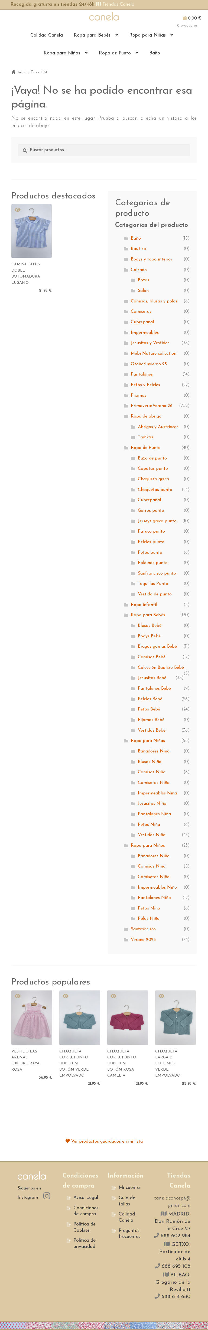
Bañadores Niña (154, 751)
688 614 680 (175, 1296)
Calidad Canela (46, 35)
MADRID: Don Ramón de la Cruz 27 (172, 1221)
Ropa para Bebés (92, 35)
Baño (154, 53)
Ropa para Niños (62, 53)
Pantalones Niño (154, 898)
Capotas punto (153, 469)
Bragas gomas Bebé (157, 646)
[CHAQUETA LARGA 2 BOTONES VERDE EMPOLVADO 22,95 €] (175, 1017)
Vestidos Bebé (151, 730)
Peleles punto (151, 542)
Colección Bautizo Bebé (161, 668)
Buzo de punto (152, 458)
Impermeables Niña (157, 793)
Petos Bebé (149, 709)
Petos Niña (149, 825)
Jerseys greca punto (157, 521)
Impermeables (145, 333)
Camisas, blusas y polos (154, 301)
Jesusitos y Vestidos (150, 343)
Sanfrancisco (143, 929)
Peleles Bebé (150, 699)
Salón (143, 291)
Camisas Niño (151, 866)
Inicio (22, 72)
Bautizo (138, 249)
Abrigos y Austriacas (158, 427)
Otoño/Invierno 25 (149, 364)
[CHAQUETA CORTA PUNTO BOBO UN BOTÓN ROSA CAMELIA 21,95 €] (127, 1017)
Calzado (139, 270)
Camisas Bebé (151, 657)
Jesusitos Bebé (152, 678)
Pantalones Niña (154, 814)
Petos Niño (149, 908)
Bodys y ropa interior (151, 259)
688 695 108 (175, 1266)
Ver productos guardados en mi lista (106, 1141)
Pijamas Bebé (151, 720)
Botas (143, 280)
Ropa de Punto (115, 53)
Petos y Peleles (145, 385)
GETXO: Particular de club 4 (174, 1252)
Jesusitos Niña (152, 803)
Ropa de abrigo (146, 416)
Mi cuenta (129, 1187)
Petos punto (150, 552)
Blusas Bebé (149, 626)
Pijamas (138, 395)
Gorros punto (151, 510)
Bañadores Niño (154, 856)
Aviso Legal (85, 1197)
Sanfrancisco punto (157, 573)
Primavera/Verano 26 (152, 406)
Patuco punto (151, 531)
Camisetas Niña (154, 783)
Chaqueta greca (153, 479)
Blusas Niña (149, 762)
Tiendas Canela (117, 4)
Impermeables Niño (157, 887)
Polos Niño (149, 919)
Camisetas (141, 311)
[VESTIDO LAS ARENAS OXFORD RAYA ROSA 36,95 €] (31, 1017)
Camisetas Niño (154, 877)
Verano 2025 (143, 940)
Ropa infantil (144, 605)
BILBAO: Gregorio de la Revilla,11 (172, 1282)
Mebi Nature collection (153, 353)
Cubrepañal (142, 322)
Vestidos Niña (151, 835)
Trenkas (145, 437)
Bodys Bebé (149, 636)
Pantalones (142, 374)
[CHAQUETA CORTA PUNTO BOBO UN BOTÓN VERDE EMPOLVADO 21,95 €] (79, 1017)
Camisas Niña (151, 772)
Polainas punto (153, 563)
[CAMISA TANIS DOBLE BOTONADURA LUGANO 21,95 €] (31, 231)
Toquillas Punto (153, 584)
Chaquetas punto (155, 490)
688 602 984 (174, 1235)
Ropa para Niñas (147, 35)
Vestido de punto (155, 594)
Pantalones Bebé (154, 688)
